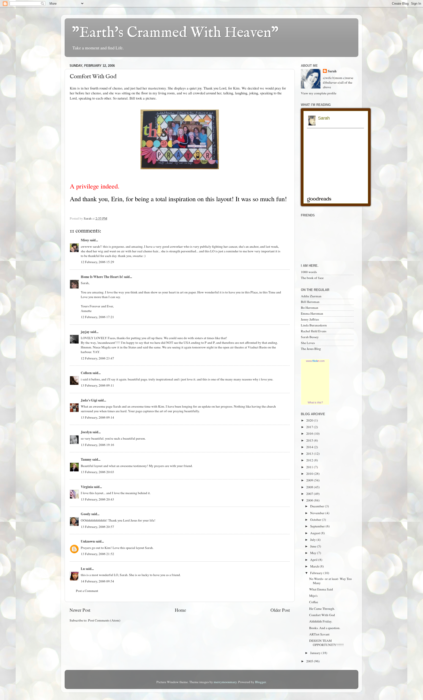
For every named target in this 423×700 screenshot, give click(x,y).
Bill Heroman (310, 302)
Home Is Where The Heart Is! (102, 276)
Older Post (280, 610)
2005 (310, 661)
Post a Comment (87, 591)
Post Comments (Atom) (104, 620)
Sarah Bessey (310, 337)
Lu (83, 568)
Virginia (87, 486)
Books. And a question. (324, 628)
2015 (310, 440)
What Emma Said (321, 589)
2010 (310, 473)
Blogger (260, 682)
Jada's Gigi (89, 400)
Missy (85, 240)
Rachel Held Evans (313, 331)
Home (180, 610)
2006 (310, 500)
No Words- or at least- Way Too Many (330, 581)
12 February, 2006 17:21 (97, 317)
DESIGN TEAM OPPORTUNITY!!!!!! (326, 642)
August (315, 533)
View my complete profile (318, 93)
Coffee (313, 602)
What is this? (315, 402)
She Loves (308, 343)
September (318, 526)
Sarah (332, 71)
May (313, 553)
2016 (310, 433)
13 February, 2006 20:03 (97, 472)
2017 (310, 427)
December (317, 506)
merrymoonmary (225, 682)
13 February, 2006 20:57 (97, 526)
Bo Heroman (309, 307)
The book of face (312, 278)
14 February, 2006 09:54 (97, 581)
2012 (310, 460)
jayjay (85, 331)
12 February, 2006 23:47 (97, 358)
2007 (310, 493)
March (315, 566)
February (316, 573)
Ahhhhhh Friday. (320, 621)
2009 (310, 480)
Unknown (88, 541)
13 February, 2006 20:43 (97, 499)
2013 (310, 453)
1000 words (309, 272)
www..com (315, 360)
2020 (310, 420)
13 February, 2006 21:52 (97, 554)
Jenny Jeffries (310, 319)
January (315, 653)
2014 (310, 447)
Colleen (86, 372)
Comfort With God (322, 615)
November (317, 513)
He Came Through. (322, 608)
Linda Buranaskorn (314, 325)
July (313, 539)
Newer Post (80, 610)
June (313, 546)
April (314, 559)
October (316, 519)
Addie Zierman (311, 296)
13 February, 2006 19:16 (97, 445)
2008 (310, 487)
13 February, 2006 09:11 (97, 385)
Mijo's (313, 595)
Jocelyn (86, 432)
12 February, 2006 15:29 (97, 262)
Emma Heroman (312, 313)
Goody (86, 513)
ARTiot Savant (319, 634)
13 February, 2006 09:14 (97, 417)
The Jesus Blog (311, 348)
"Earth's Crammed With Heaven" (175, 33)
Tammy (86, 459)
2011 (310, 467)
